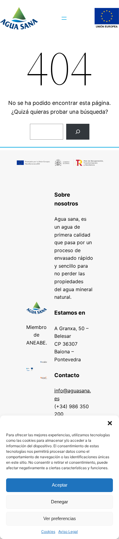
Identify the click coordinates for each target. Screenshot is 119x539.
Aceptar (59, 484)
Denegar (59, 501)
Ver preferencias (59, 518)
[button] (110, 423)
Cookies (48, 531)
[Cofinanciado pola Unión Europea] (107, 18)
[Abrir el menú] (64, 18)
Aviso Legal (68, 531)
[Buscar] (77, 132)
